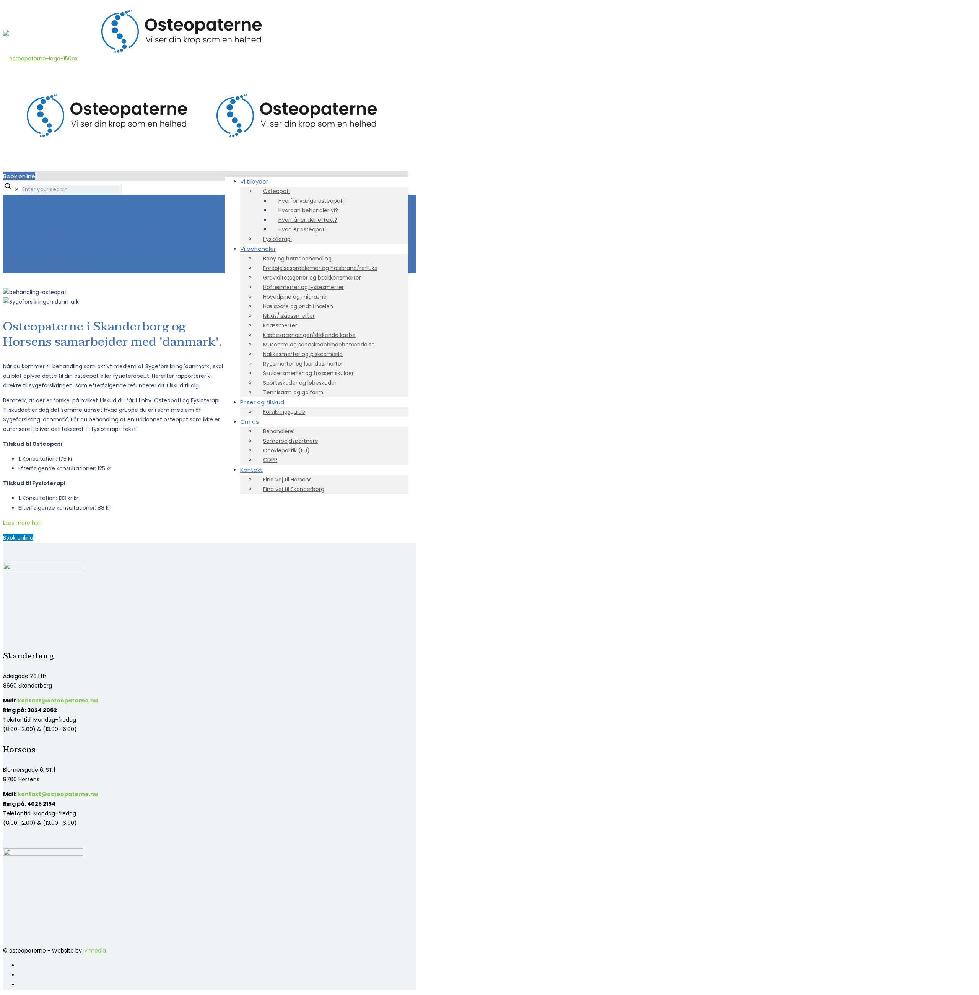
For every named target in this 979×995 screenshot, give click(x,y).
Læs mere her (22, 523)
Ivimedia (94, 950)
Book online (19, 176)
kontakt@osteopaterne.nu (58, 700)
